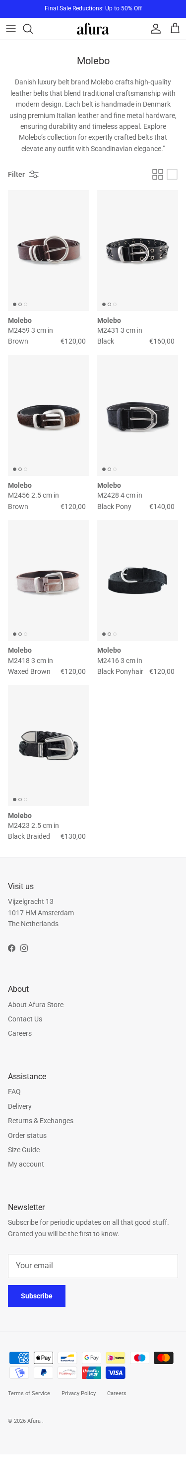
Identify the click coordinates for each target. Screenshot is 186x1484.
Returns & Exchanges (40, 1121)
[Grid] (158, 174)
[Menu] (11, 28)
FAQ (14, 1091)
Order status (27, 1135)
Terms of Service (29, 1393)
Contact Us (25, 1019)
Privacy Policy (79, 1393)
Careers (20, 1033)
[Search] (33, 28)
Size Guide (24, 1150)
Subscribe (37, 1296)
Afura (34, 1421)
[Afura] (93, 28)
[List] (172, 174)
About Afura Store (35, 1005)
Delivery (20, 1106)
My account (26, 1164)
